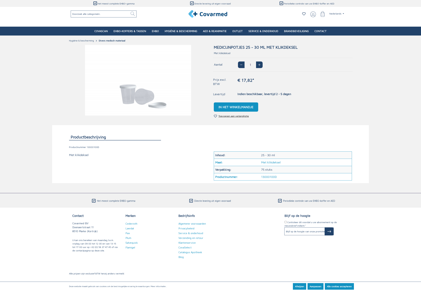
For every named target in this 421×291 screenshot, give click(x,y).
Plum (128, 237)
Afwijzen (299, 286)
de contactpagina (81, 250)
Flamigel (130, 247)
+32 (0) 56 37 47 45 (100, 247)
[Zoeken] (132, 14)
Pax (127, 233)
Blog (181, 256)
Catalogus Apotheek (190, 252)
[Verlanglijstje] (304, 14)
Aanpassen (315, 286)
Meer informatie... (159, 286)
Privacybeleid (186, 228)
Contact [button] (78, 216)
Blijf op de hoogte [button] (297, 216)
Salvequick (131, 242)
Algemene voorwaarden (192, 223)
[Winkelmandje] (321, 14)
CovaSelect (185, 247)
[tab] (115, 136)
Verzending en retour (190, 237)
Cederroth (131, 223)
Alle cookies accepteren (339, 286)
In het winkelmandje (236, 107)
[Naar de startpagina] (208, 14)
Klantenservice (187, 242)
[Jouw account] (312, 14)
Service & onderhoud (190, 233)
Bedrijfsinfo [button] (186, 216)
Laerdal (129, 228)
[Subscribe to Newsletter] (329, 231)
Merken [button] (130, 216)
